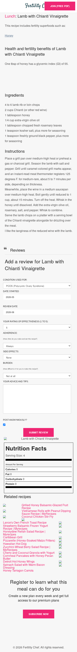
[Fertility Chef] (38, 6)
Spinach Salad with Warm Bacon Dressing (24, 566)
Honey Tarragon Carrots (18, 570)
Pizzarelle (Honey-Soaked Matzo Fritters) (29, 540)
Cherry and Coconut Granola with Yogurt (28, 553)
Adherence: (10, 333)
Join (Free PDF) (59, 6)
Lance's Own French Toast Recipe (25, 522)
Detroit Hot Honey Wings (19, 561)
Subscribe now (39, 614)
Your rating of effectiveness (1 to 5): (25, 321)
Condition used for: (15, 280)
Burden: (8, 363)
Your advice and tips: (15, 381)
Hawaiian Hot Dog (15, 544)
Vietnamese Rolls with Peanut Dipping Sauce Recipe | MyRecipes (46, 512)
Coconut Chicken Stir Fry (37, 516)
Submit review (38, 432)
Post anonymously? (15, 420)
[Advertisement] (38, 83)
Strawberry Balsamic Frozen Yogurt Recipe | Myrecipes (25, 527)
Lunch (10, 16)
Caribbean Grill (12, 537)
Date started (11, 291)
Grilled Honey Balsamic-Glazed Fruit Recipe (45, 506)
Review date (10, 306)
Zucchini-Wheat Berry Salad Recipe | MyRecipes (26, 548)
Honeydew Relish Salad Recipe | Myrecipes (24, 532)
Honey (9, 35)
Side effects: (11, 351)
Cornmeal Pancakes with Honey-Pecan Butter (28, 557)
